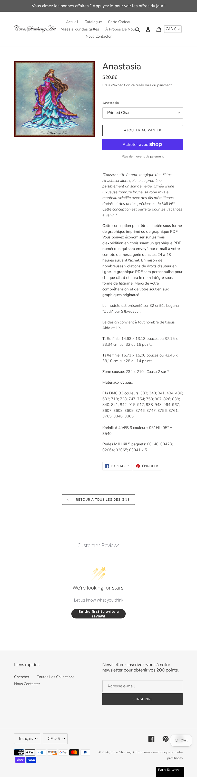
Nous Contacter (27, 683)
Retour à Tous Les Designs (102, 499)
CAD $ (171, 28)
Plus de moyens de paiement (143, 156)
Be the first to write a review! (98, 613)
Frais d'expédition (116, 85)
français (26, 738)
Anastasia (110, 103)
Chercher (21, 676)
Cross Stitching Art (124, 752)
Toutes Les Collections (55, 676)
